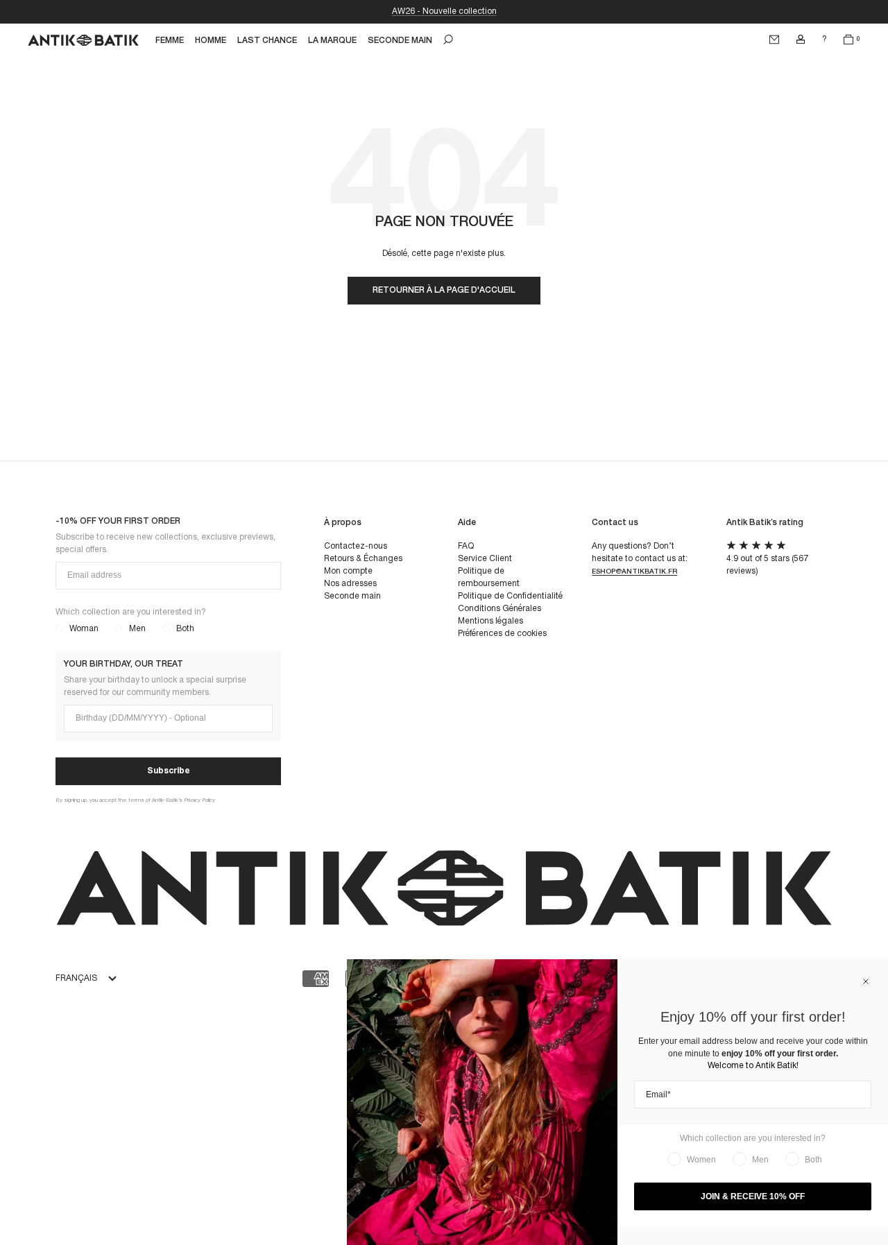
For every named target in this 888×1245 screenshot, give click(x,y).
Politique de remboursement (489, 577)
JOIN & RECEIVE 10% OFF (753, 1196)
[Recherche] (448, 39)
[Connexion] (800, 39)
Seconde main (352, 596)
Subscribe (168, 771)
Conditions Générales (499, 608)
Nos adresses (350, 583)
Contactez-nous (355, 546)
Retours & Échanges (363, 559)
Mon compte (348, 571)
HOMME (210, 40)
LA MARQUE (332, 40)
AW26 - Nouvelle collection (444, 11)
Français (76, 978)
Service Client (485, 559)
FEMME (169, 40)
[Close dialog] (865, 981)
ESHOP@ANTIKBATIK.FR (634, 572)
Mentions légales (490, 621)
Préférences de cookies (502, 633)
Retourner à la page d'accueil (444, 290)
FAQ (466, 546)
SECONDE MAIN (400, 40)
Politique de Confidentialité (510, 596)
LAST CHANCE (267, 40)
